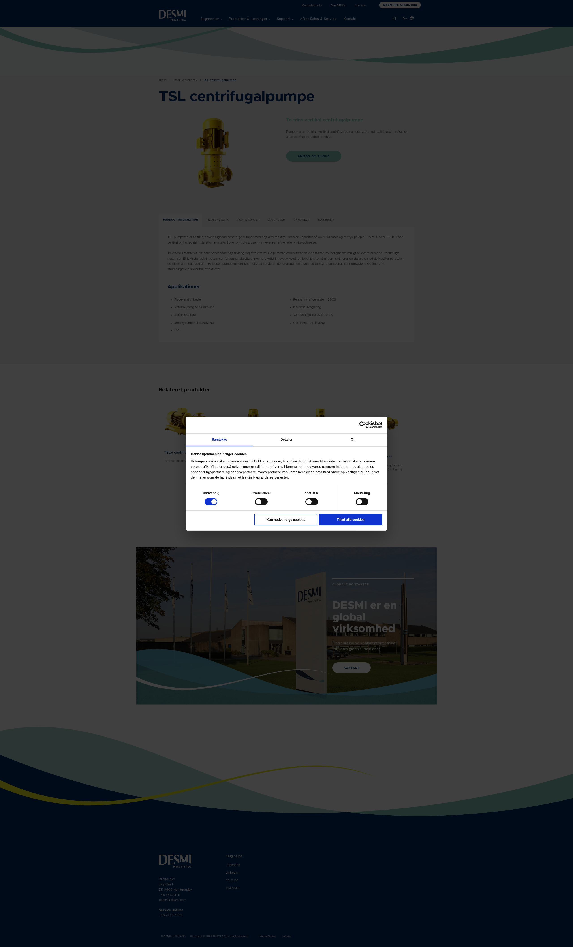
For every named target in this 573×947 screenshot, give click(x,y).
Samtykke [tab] (219, 439)
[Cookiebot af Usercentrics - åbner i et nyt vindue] (362, 424)
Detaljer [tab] (286, 439)
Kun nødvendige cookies (285, 520)
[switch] (257, 501)
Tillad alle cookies (350, 520)
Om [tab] (353, 439)
